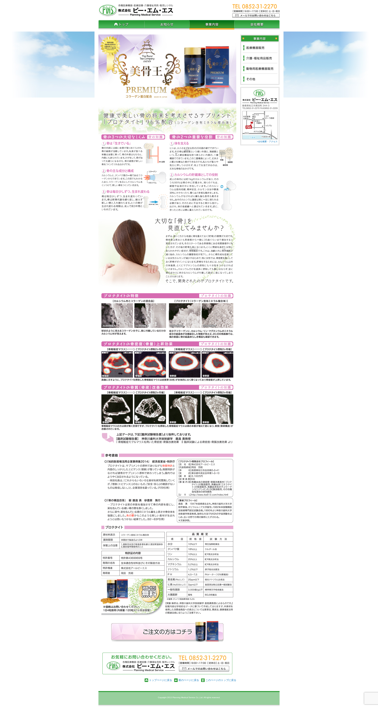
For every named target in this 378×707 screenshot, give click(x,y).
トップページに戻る (160, 680)
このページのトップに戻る (221, 680)
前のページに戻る (189, 680)
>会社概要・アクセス (267, 141)
